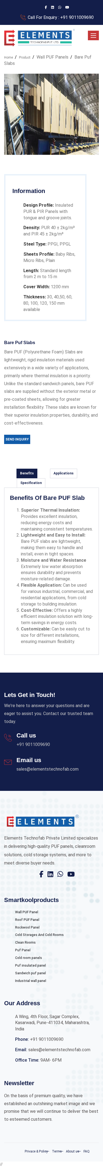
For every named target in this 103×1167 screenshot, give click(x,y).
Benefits (27, 473)
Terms (57, 1151)
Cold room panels (28, 958)
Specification (31, 483)
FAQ (86, 1151)
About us (72, 1151)
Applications (64, 473)
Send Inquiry (17, 439)
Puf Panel (22, 950)
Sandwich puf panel (30, 973)
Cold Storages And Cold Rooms (39, 935)
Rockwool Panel (27, 927)
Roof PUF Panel (27, 920)
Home (8, 57)
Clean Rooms (25, 942)
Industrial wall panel (30, 981)
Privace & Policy (36, 1151)
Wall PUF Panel (26, 912)
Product (24, 57)
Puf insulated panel (30, 965)
